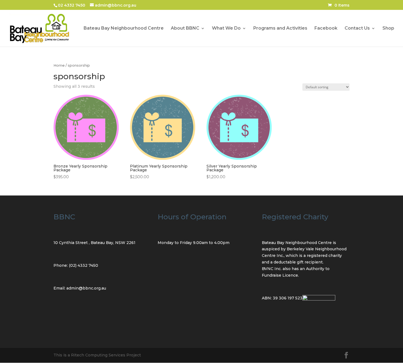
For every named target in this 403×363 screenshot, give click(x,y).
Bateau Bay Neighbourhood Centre (124, 28)
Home (59, 65)
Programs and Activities (280, 28)
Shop (388, 28)
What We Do (226, 28)
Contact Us (357, 28)
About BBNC (185, 28)
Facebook (325, 28)
